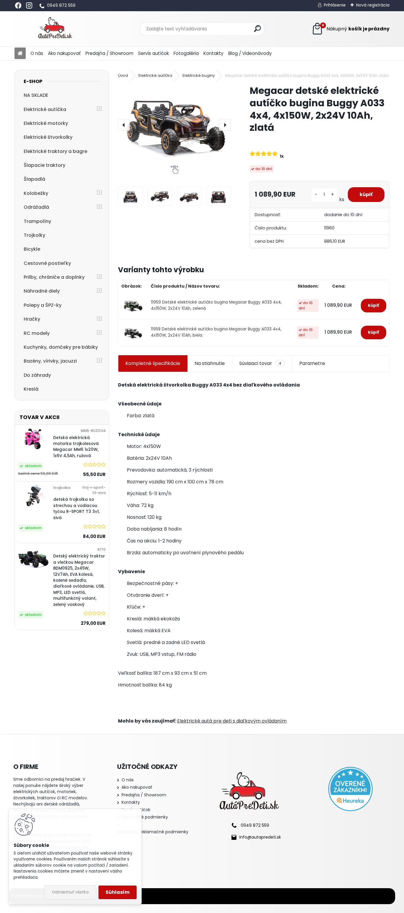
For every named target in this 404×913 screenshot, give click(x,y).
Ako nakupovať (64, 53)
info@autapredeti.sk (260, 837)
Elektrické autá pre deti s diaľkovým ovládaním (232, 721)
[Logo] (55, 29)
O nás (36, 53)
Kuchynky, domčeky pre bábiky (61, 347)
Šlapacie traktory (44, 165)
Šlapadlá (34, 179)
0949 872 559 (61, 5)
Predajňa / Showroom (109, 53)
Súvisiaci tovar (260, 363)
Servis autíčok (153, 53)
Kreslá (31, 389)
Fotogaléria (186, 53)
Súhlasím (118, 892)
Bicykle (32, 249)
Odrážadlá (36, 207)
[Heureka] (350, 789)
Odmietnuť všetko (70, 892)
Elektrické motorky (46, 123)
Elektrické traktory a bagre (55, 151)
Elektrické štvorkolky (48, 137)
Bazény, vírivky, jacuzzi (50, 361)
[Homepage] (20, 53)
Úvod (123, 75)
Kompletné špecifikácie (152, 363)
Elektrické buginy (198, 75)
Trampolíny (37, 221)
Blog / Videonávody (250, 53)
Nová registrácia (373, 5)
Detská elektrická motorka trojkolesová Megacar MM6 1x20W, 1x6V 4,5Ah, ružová (76, 447)
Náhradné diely (42, 291)
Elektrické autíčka (45, 109)
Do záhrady (37, 375)
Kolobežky (36, 193)
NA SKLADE (36, 95)
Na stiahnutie (210, 363)
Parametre (312, 363)
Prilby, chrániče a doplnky (54, 277)
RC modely (37, 333)
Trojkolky (34, 235)
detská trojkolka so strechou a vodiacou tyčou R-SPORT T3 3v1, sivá (76, 508)
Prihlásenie (335, 5)
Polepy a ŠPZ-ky (43, 305)
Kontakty (213, 53)
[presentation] (124, 125)
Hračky (32, 319)
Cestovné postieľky (47, 263)
